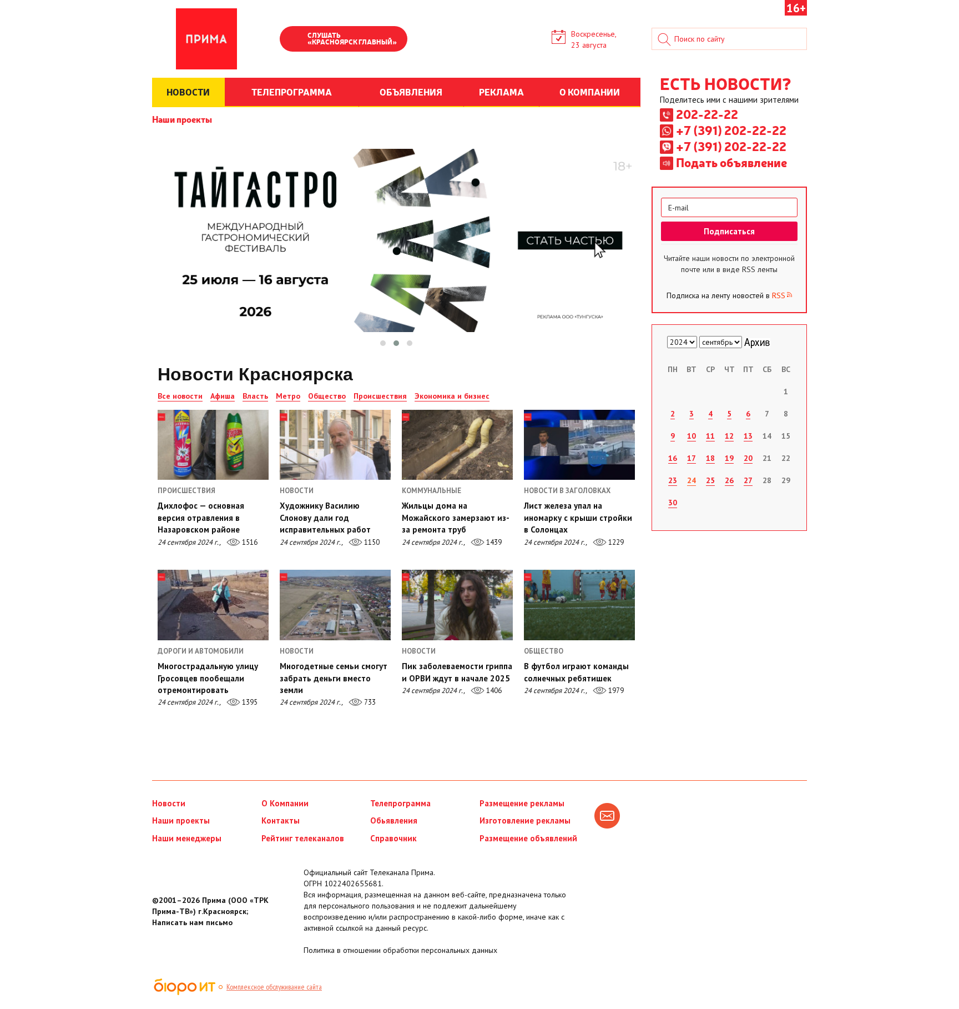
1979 (615, 690)
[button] (383, 343)
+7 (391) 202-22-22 (731, 130)
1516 (249, 542)
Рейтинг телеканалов (302, 838)
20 (748, 458)
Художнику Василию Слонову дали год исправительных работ (325, 517)
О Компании (285, 803)
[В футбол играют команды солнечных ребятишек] (579, 605)
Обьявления (393, 820)
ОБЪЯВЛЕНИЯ (411, 92)
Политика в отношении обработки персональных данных (400, 950)
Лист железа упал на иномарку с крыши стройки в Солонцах (578, 517)
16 (672, 458)
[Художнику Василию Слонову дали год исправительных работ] (335, 445)
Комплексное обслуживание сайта (274, 987)
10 (691, 436)
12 (729, 436)
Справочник (393, 838)
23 (672, 480)
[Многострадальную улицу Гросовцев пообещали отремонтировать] (213, 605)
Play (293, 40)
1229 (615, 542)
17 (691, 458)
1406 (493, 690)
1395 (249, 702)
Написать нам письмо (192, 922)
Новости (168, 803)
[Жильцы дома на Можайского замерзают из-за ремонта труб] (457, 445)
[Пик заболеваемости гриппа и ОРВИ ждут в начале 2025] (457, 605)
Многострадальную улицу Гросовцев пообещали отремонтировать (208, 678)
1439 (493, 542)
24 (691, 480)
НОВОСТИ (188, 92)
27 (748, 480)
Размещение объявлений (528, 838)
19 (729, 458)
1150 (371, 542)
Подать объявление (731, 162)
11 (710, 436)
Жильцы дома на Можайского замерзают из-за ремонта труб (455, 517)
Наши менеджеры (186, 838)
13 (748, 436)
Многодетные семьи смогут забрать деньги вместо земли (333, 678)
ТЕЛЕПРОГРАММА (291, 92)
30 (672, 503)
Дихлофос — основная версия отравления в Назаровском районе (201, 517)
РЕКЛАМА (501, 92)
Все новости (180, 396)
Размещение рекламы (522, 803)
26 (729, 480)
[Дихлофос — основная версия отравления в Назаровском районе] (213, 445)
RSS (778, 295)
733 (369, 702)
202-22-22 (707, 114)
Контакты (280, 820)
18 (710, 458)
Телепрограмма (400, 803)
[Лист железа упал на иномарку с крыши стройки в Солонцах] (579, 445)
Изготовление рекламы (525, 820)
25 (710, 480)
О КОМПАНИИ (589, 92)
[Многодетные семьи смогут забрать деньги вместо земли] (335, 605)
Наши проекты (182, 119)
